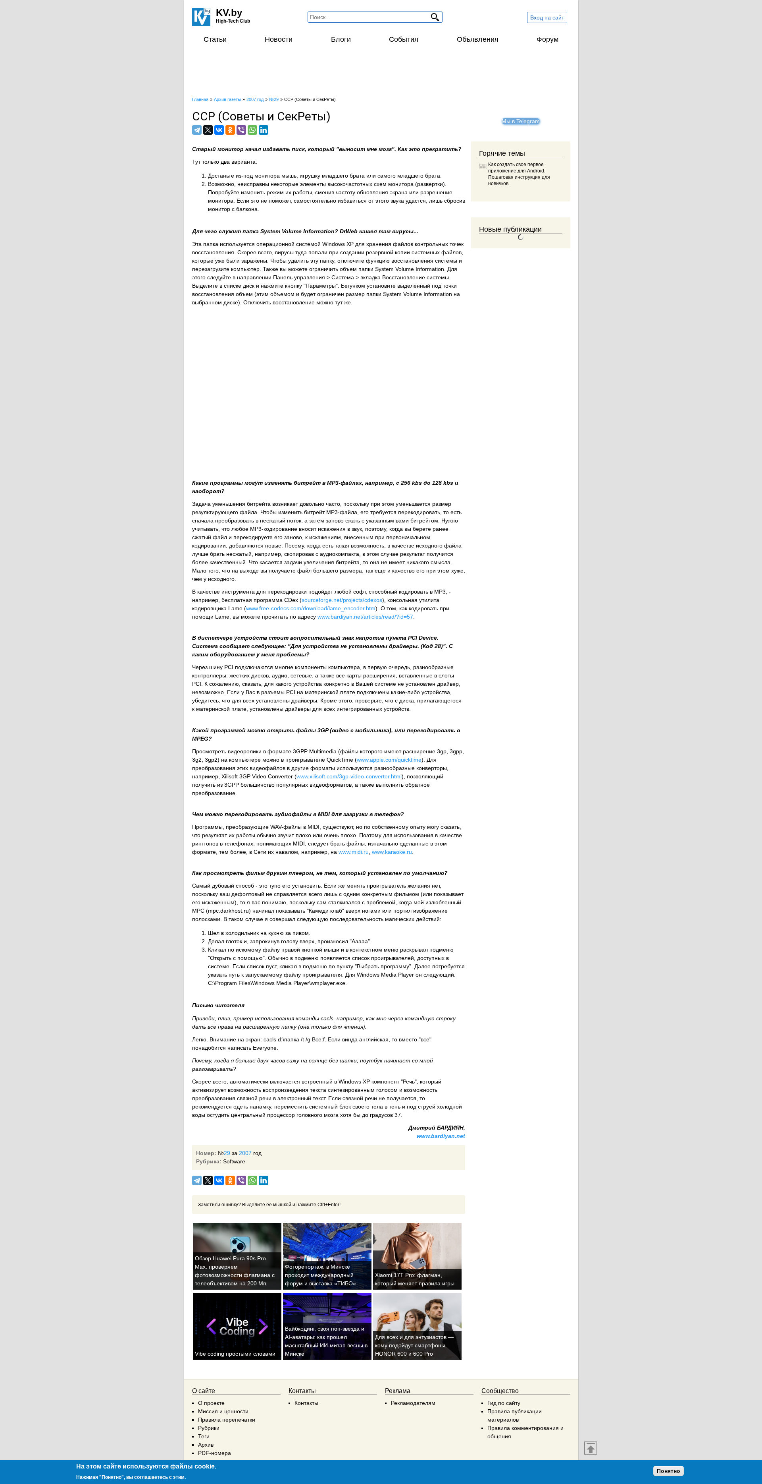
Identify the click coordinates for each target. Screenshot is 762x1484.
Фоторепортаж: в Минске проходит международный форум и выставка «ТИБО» (320, 1275)
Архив (206, 1444)
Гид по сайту (503, 1403)
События (403, 39)
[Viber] (241, 130)
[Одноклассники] (230, 130)
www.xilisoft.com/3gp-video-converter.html (349, 776)
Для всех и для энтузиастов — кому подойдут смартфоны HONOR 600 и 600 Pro (414, 1345)
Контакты (306, 1403)
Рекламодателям (413, 1403)
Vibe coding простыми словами (235, 1353)
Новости (278, 39)
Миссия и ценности (223, 1411)
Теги (204, 1436)
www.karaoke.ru (392, 852)
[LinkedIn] (263, 130)
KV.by (229, 12)
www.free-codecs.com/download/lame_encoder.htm (310, 608)
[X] (208, 130)
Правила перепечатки (226, 1419)
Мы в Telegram (521, 121)
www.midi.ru (354, 852)
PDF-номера (214, 1453)
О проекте (211, 1403)
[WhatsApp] (252, 130)
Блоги (341, 39)
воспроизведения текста (294, 1090)
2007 (245, 1153)
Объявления (477, 39)
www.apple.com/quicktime (389, 760)
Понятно (668, 1471)
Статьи (215, 39)
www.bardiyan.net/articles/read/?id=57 (365, 616)
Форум (547, 39)
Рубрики (208, 1428)
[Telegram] (197, 130)
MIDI (324, 814)
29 (227, 1153)
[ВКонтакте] (219, 130)
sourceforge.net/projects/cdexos (342, 600)
